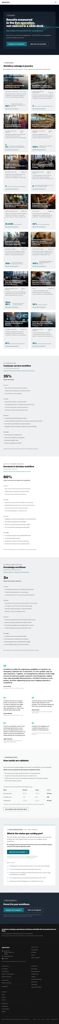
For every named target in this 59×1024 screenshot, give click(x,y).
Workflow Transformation (8, 974)
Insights (4, 1011)
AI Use (43, 1019)
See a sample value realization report (16, 809)
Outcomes (33, 952)
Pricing (32, 955)
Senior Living (34, 982)
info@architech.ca (8, 956)
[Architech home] (6, 2)
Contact (4, 1000)
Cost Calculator (5, 1009)
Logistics (33, 976)
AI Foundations (5, 971)
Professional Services (36, 979)
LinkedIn (6, 958)
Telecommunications (36, 987)
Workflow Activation (6, 976)
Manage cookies (54, 1019)
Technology (34, 984)
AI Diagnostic (5, 1006)
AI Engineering (5, 980)
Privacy (34, 1019)
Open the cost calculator (38, 44)
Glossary (47, 1019)
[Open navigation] (55, 2)
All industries (34, 969)
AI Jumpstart (5, 969)
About (3, 994)
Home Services (34, 974)
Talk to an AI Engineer (34, 910)
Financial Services (35, 971)
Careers (4, 997)
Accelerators (5, 986)
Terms (39, 1019)
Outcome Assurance (7, 982)
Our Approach (34, 949)
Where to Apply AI (35, 957)
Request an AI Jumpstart (16, 44)
